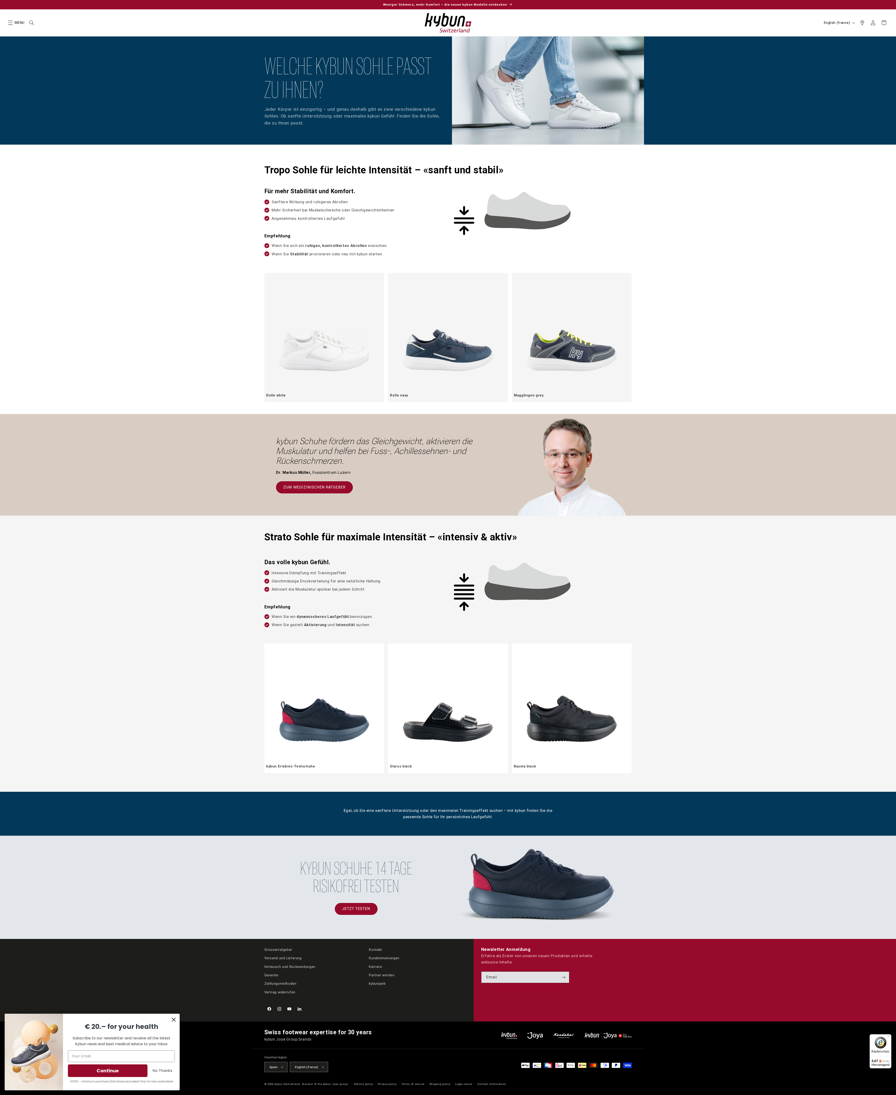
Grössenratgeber (278, 950)
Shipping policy (439, 1084)
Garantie (271, 975)
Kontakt (375, 950)
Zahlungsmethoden (280, 983)
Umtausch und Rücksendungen (289, 967)
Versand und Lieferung (283, 958)
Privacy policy (387, 1084)
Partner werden (381, 975)
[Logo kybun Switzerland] (509, 1035)
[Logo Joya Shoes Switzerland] (535, 1035)
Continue (108, 1070)
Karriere (375, 967)
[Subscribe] (563, 977)
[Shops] (862, 22)
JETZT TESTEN (356, 908)
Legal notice (463, 1084)
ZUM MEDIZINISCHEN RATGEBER (314, 487)
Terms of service (412, 1084)
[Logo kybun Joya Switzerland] (608, 1035)
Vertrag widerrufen (279, 992)
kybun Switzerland (287, 1084)
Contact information (491, 1084)
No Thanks (162, 1070)
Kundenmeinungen (384, 958)
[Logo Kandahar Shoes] (564, 1035)
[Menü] (888, 1037)
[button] (10, 22)
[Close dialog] (174, 1020)
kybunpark (377, 983)
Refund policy (363, 1084)
